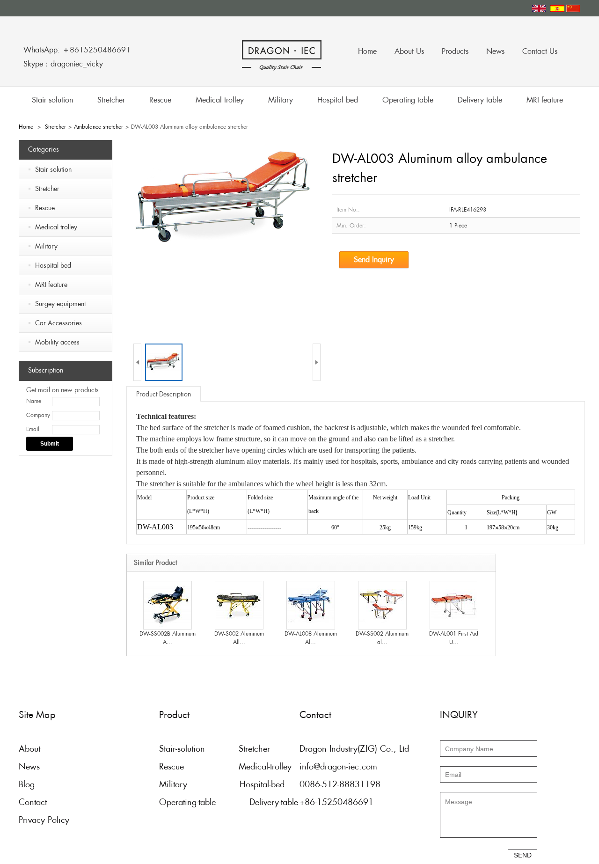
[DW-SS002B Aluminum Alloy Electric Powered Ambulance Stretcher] (167, 604)
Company (38, 415)
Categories (43, 149)
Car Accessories (58, 323)
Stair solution (52, 100)
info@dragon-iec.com (338, 766)
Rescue (160, 100)
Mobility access (57, 342)
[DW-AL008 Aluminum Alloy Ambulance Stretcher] (310, 604)
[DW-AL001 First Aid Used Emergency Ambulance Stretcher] (454, 604)
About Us (409, 51)
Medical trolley (220, 100)
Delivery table (480, 100)
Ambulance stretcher (98, 127)
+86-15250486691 (336, 802)
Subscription (45, 370)
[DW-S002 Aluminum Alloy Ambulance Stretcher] (239, 604)
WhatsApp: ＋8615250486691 (77, 50)
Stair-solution (182, 748)
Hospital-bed (262, 784)
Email (32, 429)
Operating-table (187, 802)
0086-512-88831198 (340, 784)
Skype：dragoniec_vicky (63, 64)
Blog (27, 784)
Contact (33, 802)
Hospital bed (337, 100)
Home (367, 51)
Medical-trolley (265, 766)
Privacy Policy (44, 819)
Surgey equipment (60, 304)
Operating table (407, 100)
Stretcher (111, 100)
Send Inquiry (374, 259)
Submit (49, 443)
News (495, 51)
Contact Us (539, 51)
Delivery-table (273, 802)
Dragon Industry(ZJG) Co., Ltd (354, 748)
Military (280, 100)
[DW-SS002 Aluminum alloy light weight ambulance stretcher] (382, 604)
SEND (523, 855)
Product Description (163, 394)
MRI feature (544, 100)
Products (455, 51)
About (29, 748)
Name (33, 401)
